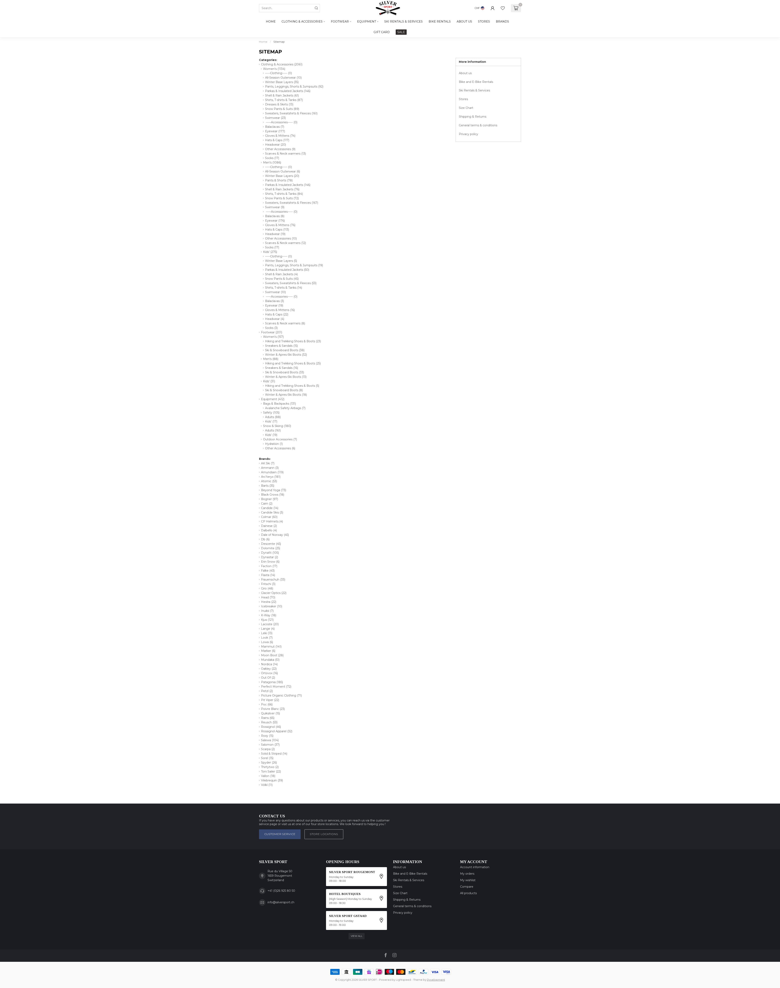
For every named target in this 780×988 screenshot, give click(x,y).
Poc (267, 704)
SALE (401, 32)
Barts (267, 486)
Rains (267, 718)
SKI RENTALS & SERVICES (403, 21)
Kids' (270, 252)
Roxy (267, 736)
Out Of (268, 677)
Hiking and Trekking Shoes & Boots (293, 341)
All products (468, 893)
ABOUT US (464, 21)
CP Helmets (272, 521)
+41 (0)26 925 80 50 (281, 891)
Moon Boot (272, 655)
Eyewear (275, 131)
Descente (271, 544)
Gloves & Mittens (280, 136)
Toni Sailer (271, 771)
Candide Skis (272, 512)
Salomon (270, 744)
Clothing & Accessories (302, 21)
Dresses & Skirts (279, 104)
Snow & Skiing (277, 426)
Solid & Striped (274, 753)
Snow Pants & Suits (282, 109)
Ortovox (269, 673)
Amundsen (272, 472)
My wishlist (468, 880)
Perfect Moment (276, 686)
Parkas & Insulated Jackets (287, 91)
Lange (268, 628)
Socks (272, 158)
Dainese (269, 526)
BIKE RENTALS (440, 21)
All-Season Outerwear (283, 77)
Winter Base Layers (282, 82)
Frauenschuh (273, 579)
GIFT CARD (382, 32)
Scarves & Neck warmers (285, 153)
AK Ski (267, 463)
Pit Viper (270, 700)
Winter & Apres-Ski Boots (286, 354)
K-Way (268, 615)
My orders (467, 873)
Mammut (271, 646)
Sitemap (279, 41)
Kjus (267, 620)
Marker (268, 651)
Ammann (270, 468)
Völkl (267, 785)
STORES (484, 21)
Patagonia (272, 682)
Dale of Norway (275, 535)
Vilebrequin (272, 780)
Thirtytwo (270, 767)
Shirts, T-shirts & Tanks (284, 100)
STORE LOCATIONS (324, 834)
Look (267, 637)
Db (265, 539)
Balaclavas (274, 127)
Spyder (269, 762)
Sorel (267, 758)
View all (356, 935)
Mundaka (270, 660)
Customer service (279, 834)
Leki (266, 633)
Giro (267, 588)
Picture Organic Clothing (281, 695)
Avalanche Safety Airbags (285, 408)
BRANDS (502, 21)
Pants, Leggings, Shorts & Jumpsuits (294, 86)
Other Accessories (280, 149)
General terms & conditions (478, 125)
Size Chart (466, 108)
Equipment (366, 21)
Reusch (269, 722)
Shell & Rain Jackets (282, 95)
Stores (463, 99)
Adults (273, 417)
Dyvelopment (436, 979)
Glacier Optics (273, 593)
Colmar (269, 517)
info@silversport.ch (281, 902)
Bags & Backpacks (279, 403)
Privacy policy (468, 134)
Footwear (340, 21)
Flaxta (268, 575)
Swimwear (275, 118)
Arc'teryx (271, 477)
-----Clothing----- (278, 73)
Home (271, 21)
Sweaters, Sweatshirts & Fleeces (291, 113)
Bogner (269, 499)
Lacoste (270, 624)
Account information (474, 867)
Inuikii (267, 611)
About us (465, 73)
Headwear (275, 144)
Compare (466, 886)
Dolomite (270, 548)
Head (268, 597)
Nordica (269, 664)
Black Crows (272, 494)
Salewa (270, 740)
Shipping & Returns (472, 116)
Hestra (268, 602)
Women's (274, 69)
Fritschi (268, 584)
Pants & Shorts (279, 180)
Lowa (267, 642)
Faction (269, 566)
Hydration (274, 444)
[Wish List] (503, 8)
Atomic (269, 481)
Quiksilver (270, 713)
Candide (269, 508)
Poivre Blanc (273, 709)
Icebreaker (271, 606)
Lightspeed (403, 979)
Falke (268, 570)
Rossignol (271, 727)
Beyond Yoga (273, 490)
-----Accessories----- (281, 122)
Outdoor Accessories (280, 439)
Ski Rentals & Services (474, 90)
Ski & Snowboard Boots (284, 350)
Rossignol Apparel (276, 731)
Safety (271, 412)
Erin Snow (270, 561)
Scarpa (268, 749)
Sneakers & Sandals (281, 346)
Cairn (266, 503)
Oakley (269, 669)
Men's (272, 162)
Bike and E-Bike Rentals (476, 82)
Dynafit (270, 553)
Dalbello (269, 530)
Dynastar (269, 557)
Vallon (268, 776)
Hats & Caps (277, 140)
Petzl (267, 691)
